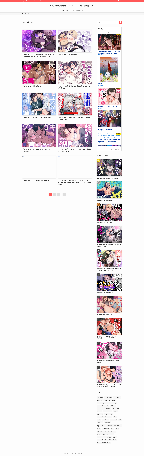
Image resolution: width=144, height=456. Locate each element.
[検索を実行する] (120, 22)
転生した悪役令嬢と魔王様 (103, 442)
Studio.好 (114, 403)
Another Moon (108, 397)
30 (64, 194)
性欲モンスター (112, 431)
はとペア (115, 411)
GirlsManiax (116, 149)
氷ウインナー (110, 434)
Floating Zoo (107, 400)
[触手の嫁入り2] (109, 42)
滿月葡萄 (109, 437)
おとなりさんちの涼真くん (103, 408)
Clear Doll (99, 400)
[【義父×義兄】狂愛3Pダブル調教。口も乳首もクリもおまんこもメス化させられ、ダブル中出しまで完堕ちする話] (109, 136)
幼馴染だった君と (101, 431)
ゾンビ (114, 416)
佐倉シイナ (107, 422)
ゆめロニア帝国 (108, 414)
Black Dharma (117, 397)
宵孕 (112, 429)
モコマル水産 (113, 419)
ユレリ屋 (100, 125)
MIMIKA (108, 403)
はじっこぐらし (107, 411)
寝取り (117, 429)
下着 (120, 419)
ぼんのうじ (100, 414)
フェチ (99, 419)
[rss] (119, 1)
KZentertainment (102, 101)
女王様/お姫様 (106, 429)
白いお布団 (100, 440)
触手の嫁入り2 (101, 52)
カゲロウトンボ (101, 54)
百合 (106, 440)
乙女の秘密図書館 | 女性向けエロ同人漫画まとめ (72, 6)
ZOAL (98, 405)
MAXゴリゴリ (100, 403)
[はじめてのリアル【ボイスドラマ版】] (109, 89)
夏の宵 (99, 429)
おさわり (113, 405)
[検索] (121, 1)
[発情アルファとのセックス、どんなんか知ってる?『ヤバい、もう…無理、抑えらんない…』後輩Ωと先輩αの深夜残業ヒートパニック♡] (109, 65)
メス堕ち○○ (105, 419)
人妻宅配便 (100, 422)
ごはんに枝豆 (115, 408)
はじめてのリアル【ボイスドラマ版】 (107, 99)
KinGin (113, 400)
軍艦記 (114, 440)
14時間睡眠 (100, 397)
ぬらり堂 (99, 411)
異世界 (114, 437)
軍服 (110, 440)
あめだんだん (105, 405)
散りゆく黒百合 (101, 434)
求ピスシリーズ (101, 437)
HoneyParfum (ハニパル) (103, 78)
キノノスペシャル (101, 416)
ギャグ (109, 416)
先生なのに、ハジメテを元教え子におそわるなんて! (109, 425)
